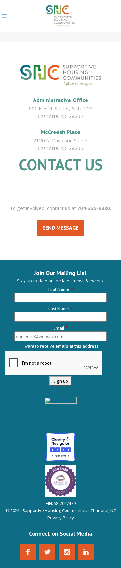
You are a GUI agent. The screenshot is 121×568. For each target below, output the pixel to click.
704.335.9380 (61, 183)
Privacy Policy (60, 518)
